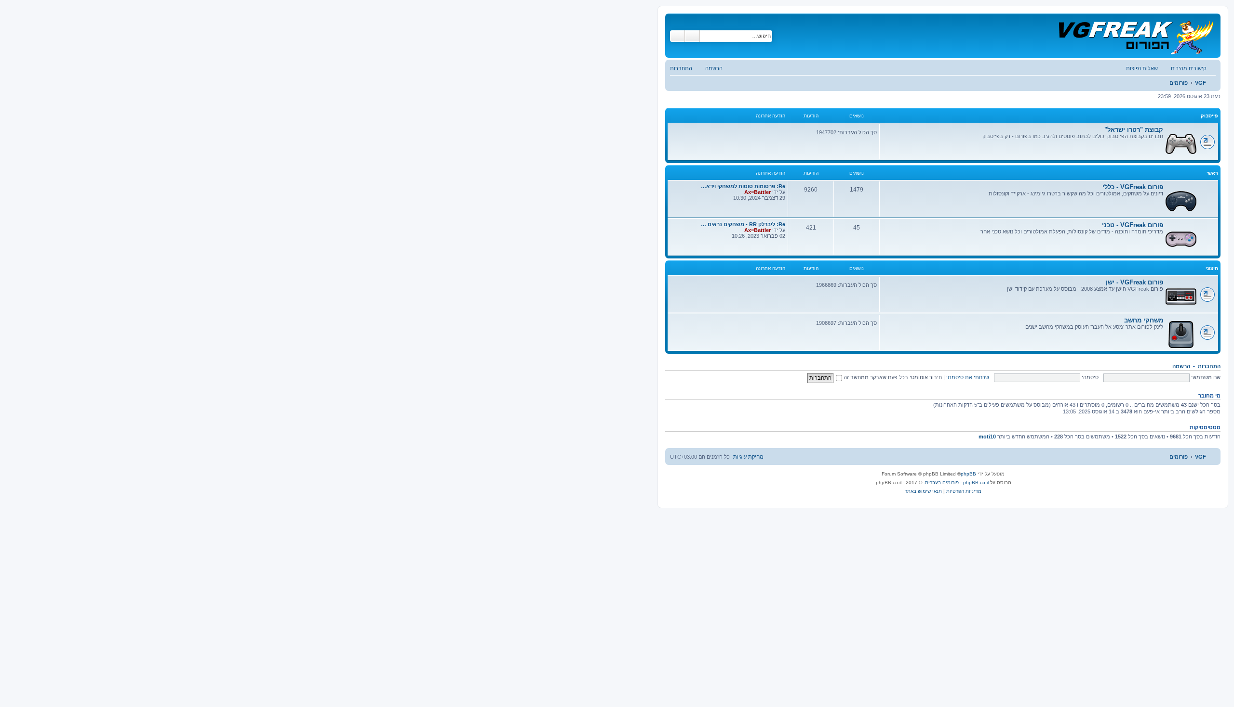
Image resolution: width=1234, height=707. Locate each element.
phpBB (968, 473)
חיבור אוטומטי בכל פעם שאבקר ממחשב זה (892, 377)
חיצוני (1212, 268)
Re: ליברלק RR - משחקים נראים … (743, 224)
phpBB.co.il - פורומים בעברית (957, 482)
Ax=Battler (757, 192)
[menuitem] (1146, 68)
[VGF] (1135, 35)
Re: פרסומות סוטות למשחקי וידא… (743, 186)
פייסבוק (1209, 115)
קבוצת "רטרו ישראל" (1133, 129)
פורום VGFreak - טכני (1132, 225)
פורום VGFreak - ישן (1134, 282)
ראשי (1212, 173)
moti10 (987, 436)
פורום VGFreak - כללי (1132, 187)
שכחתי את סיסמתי (967, 377)
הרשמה (1181, 366)
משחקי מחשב (1143, 320)
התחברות (1209, 366)
